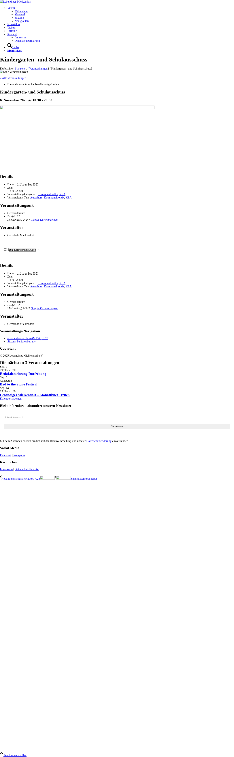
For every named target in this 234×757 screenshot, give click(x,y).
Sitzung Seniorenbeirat (21, 341)
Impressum (6, 469)
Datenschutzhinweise (27, 469)
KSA (62, 194)
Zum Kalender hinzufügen (22, 249)
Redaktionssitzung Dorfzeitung (23, 374)
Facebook (5, 455)
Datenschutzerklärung (99, 441)
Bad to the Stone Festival (18, 384)
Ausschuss (36, 197)
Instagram (19, 455)
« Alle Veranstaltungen (13, 78)
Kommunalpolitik (48, 194)
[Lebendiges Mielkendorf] (15, 1)
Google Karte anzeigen (44, 219)
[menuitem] (120, 14)
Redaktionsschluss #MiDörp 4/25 (27, 338)
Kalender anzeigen (11, 398)
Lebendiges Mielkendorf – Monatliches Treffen (35, 395)
